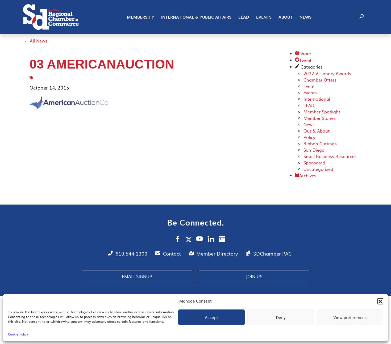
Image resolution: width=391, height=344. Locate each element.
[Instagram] (222, 239)
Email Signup (137, 276)
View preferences (350, 317)
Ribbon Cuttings (320, 143)
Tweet (303, 60)
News (305, 17)
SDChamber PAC (272, 253)
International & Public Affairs (196, 17)
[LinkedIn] (210, 239)
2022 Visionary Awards (327, 73)
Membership (140, 17)
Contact (172, 253)
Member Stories (319, 118)
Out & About (316, 131)
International (316, 99)
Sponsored (314, 162)
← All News (35, 40)
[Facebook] (177, 239)
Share (303, 53)
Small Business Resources (329, 156)
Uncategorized (318, 169)
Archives (307, 175)
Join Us (254, 276)
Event (309, 86)
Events (264, 17)
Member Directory (217, 253)
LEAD (243, 17)
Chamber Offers (319, 80)
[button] (380, 301)
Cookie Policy (18, 334)
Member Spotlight (321, 111)
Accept (211, 317)
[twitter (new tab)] (189, 239)
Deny (281, 317)
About (285, 17)
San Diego (314, 150)
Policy (309, 137)
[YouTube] (199, 239)
